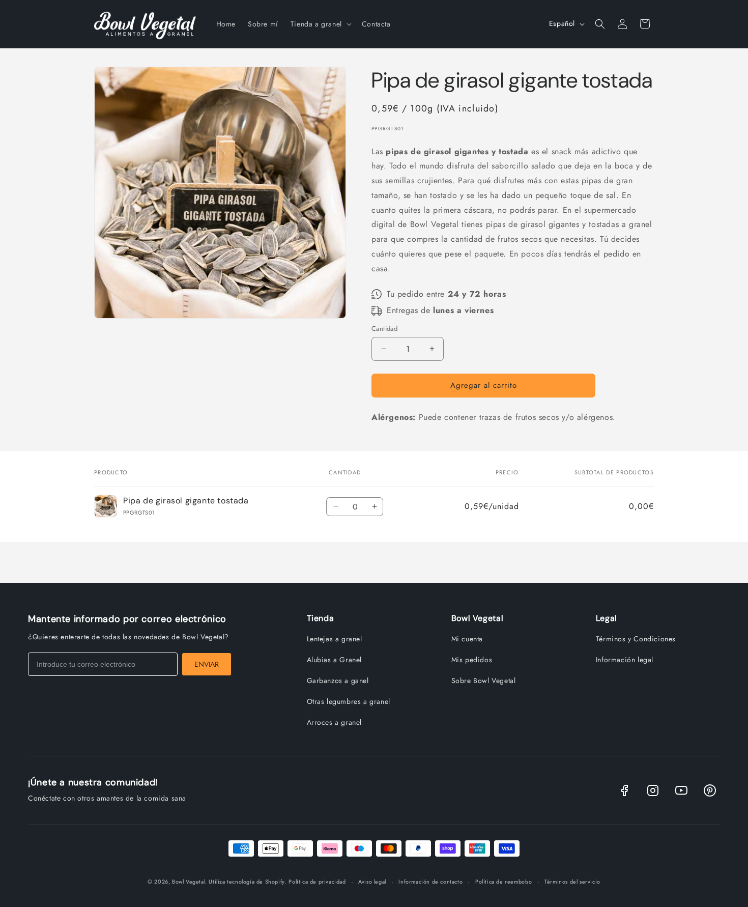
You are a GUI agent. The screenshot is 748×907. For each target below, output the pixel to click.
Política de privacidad (317, 881)
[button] (320, 24)
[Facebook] (624, 790)
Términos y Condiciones (636, 639)
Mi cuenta (467, 639)
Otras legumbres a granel (348, 701)
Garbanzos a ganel (338, 680)
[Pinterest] (710, 790)
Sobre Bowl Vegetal (483, 680)
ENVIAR (206, 664)
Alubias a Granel (334, 660)
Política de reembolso (503, 881)
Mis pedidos (472, 660)
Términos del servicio (572, 881)
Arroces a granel (334, 722)
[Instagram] (653, 790)
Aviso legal (372, 881)
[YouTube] (681, 790)
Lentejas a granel (334, 639)
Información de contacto (430, 881)
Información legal (624, 660)
